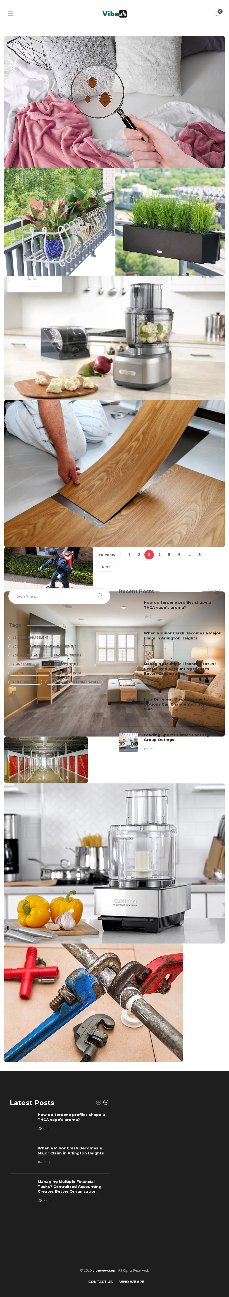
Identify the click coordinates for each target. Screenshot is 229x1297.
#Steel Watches (25, 682)
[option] (170, 676)
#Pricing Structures (29, 673)
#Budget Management (30, 637)
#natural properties (60, 664)
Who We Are (131, 1282)
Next (106, 567)
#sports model (70, 673)
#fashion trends (67, 655)
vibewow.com (104, 1270)
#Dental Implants (27, 655)
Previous (107, 555)
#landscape (22, 664)
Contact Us (100, 1282)
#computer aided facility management (44, 646)
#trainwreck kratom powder (74, 682)
